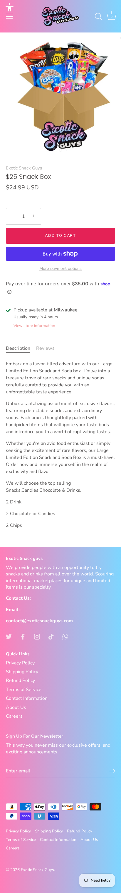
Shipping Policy (22, 672)
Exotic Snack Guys (24, 168)
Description (18, 348)
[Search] (98, 17)
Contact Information (27, 698)
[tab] (21, 348)
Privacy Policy (20, 663)
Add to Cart (60, 235)
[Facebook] (23, 636)
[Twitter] (9, 636)
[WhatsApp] (65, 636)
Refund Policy (20, 680)
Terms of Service (23, 689)
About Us (16, 707)
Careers (14, 716)
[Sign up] (112, 771)
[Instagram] (37, 636)
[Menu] (9, 16)
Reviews (45, 348)
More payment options (60, 268)
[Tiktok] (51, 636)
